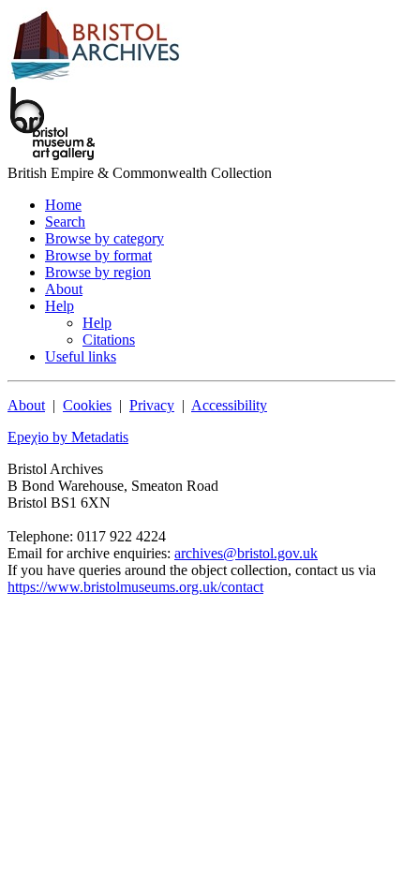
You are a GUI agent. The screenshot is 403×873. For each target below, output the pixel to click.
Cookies (87, 405)
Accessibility (229, 405)
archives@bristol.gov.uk (246, 553)
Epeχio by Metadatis (67, 437)
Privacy (151, 405)
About (26, 405)
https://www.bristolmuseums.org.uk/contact (135, 587)
